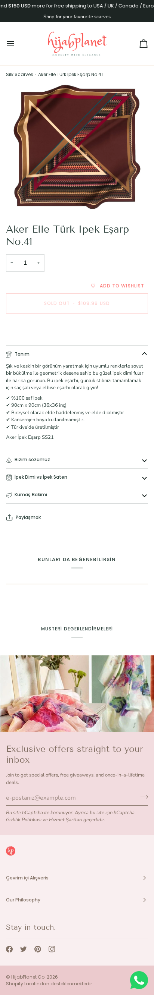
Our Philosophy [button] (23, 900)
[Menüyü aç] (17, 43)
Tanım (22, 354)
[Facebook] (9, 949)
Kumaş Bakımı (31, 494)
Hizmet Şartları (65, 819)
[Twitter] (23, 949)
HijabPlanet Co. (28, 977)
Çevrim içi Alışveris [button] (27, 878)
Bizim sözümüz (32, 459)
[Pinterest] (37, 949)
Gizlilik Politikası (23, 819)
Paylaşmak (28, 517)
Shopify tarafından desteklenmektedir (49, 983)
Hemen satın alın (77, 329)
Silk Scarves (19, 74)
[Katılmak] (142, 797)
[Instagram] (52, 949)
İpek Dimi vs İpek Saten (41, 477)
